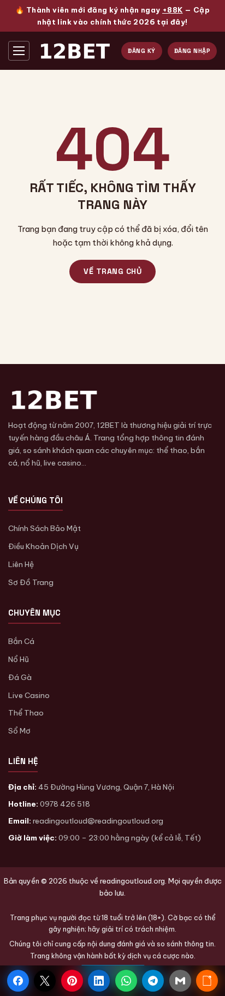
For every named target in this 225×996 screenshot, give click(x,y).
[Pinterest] (72, 981)
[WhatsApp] (126, 981)
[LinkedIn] (99, 981)
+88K (172, 9)
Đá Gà (20, 677)
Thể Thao (26, 713)
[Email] (180, 981)
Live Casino (29, 695)
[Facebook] (18, 981)
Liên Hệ (21, 564)
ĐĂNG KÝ (142, 51)
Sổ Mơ (19, 731)
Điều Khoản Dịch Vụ (43, 546)
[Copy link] (207, 981)
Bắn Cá (21, 641)
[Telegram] (153, 981)
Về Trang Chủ (112, 271)
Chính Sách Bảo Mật (44, 528)
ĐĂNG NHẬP (192, 51)
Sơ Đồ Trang (31, 582)
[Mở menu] (18, 51)
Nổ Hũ (18, 659)
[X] (45, 981)
